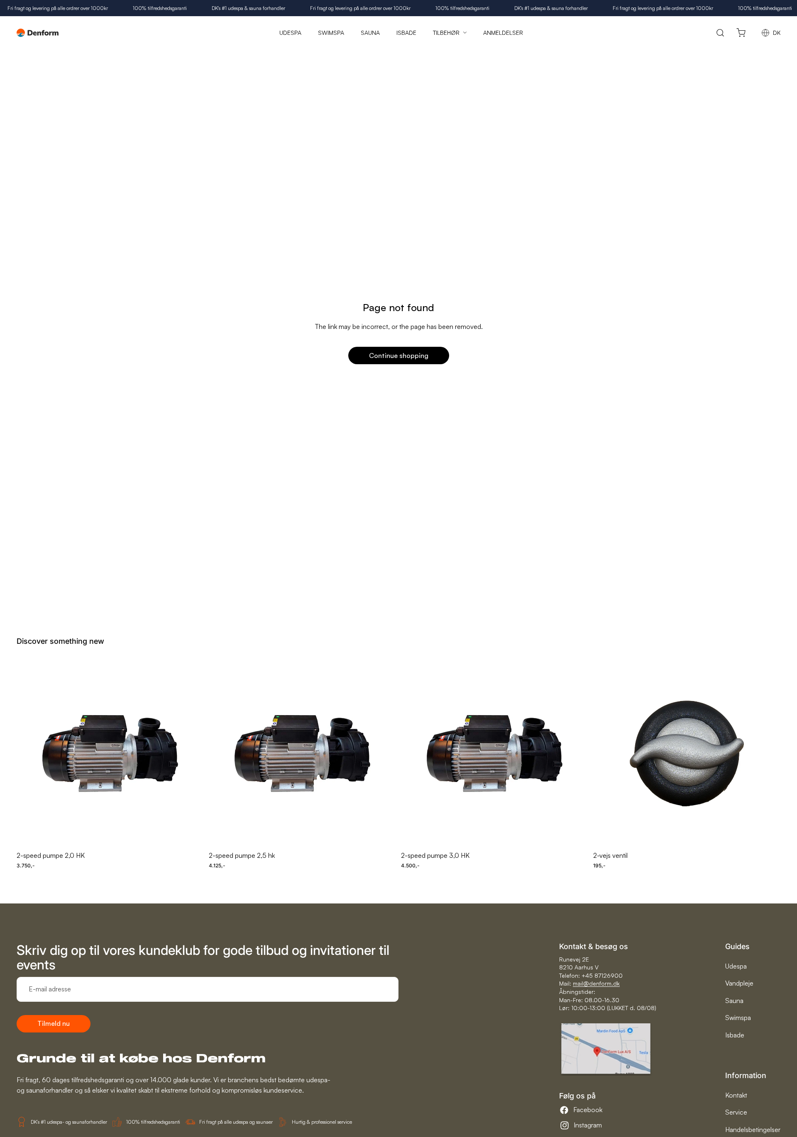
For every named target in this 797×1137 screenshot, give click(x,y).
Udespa (736, 966)
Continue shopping (398, 355)
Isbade (734, 1035)
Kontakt (736, 1095)
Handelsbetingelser (752, 1129)
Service (736, 1112)
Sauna (734, 1000)
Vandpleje (739, 983)
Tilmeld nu (53, 1023)
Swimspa (738, 1017)
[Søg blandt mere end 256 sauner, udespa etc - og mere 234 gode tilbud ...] (720, 32)
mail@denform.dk (596, 983)
